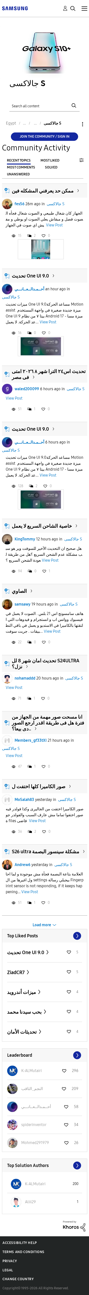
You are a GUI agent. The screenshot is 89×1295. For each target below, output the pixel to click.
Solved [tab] (51, 167)
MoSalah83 (24, 799)
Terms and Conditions (23, 1252)
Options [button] (74, 124)
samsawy (22, 604)
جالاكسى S (56, 204)
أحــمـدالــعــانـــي (29, 289)
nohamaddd (25, 678)
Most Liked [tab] (50, 160)
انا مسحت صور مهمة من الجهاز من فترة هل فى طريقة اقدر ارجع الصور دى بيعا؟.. (48, 723)
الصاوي (19, 591)
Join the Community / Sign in (44, 136)
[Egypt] (15, 8)
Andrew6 (22, 864)
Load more (42, 925)
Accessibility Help (19, 1243)
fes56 (19, 204)
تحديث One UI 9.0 (30, 276)
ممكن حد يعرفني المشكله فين (43, 191)
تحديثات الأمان (22, 1032)
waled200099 (27, 389)
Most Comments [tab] (21, 167)
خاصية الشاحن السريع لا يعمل (42, 526)
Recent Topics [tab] (19, 160)
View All (44, 936)
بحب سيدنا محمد (25, 1012)
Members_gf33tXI (31, 740)
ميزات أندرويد (22, 992)
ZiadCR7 (16, 972)
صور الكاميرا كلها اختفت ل (39, 786)
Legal (7, 1270)
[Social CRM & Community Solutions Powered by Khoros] (74, 1225)
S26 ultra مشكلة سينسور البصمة (45, 851)
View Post (54, 225)
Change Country (18, 1279)
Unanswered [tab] (18, 174)
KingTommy (25, 539)
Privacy (9, 1261)
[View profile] (7, 204)
